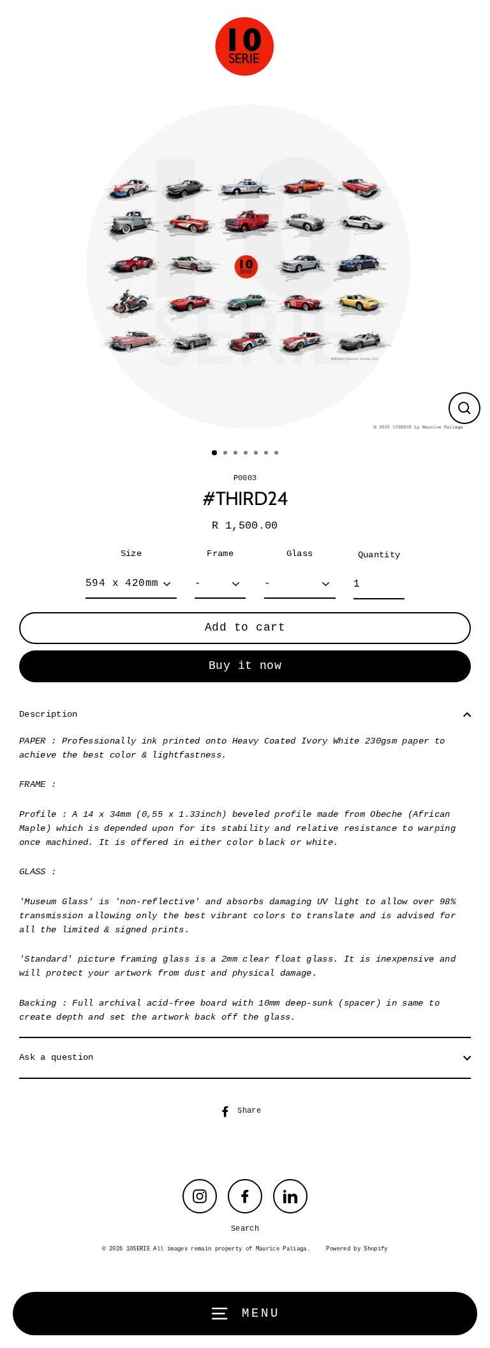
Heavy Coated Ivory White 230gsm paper (330, 741)
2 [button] (226, 454)
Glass (299, 554)
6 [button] (267, 454)
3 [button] (237, 454)
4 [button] (247, 454)
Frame (220, 554)
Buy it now (245, 665)
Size (131, 554)
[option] (245, 267)
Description (48, 714)
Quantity (379, 555)
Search (245, 1228)
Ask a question (56, 1057)
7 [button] (277, 454)
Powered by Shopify (356, 1249)
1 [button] (215, 453)
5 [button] (257, 454)
